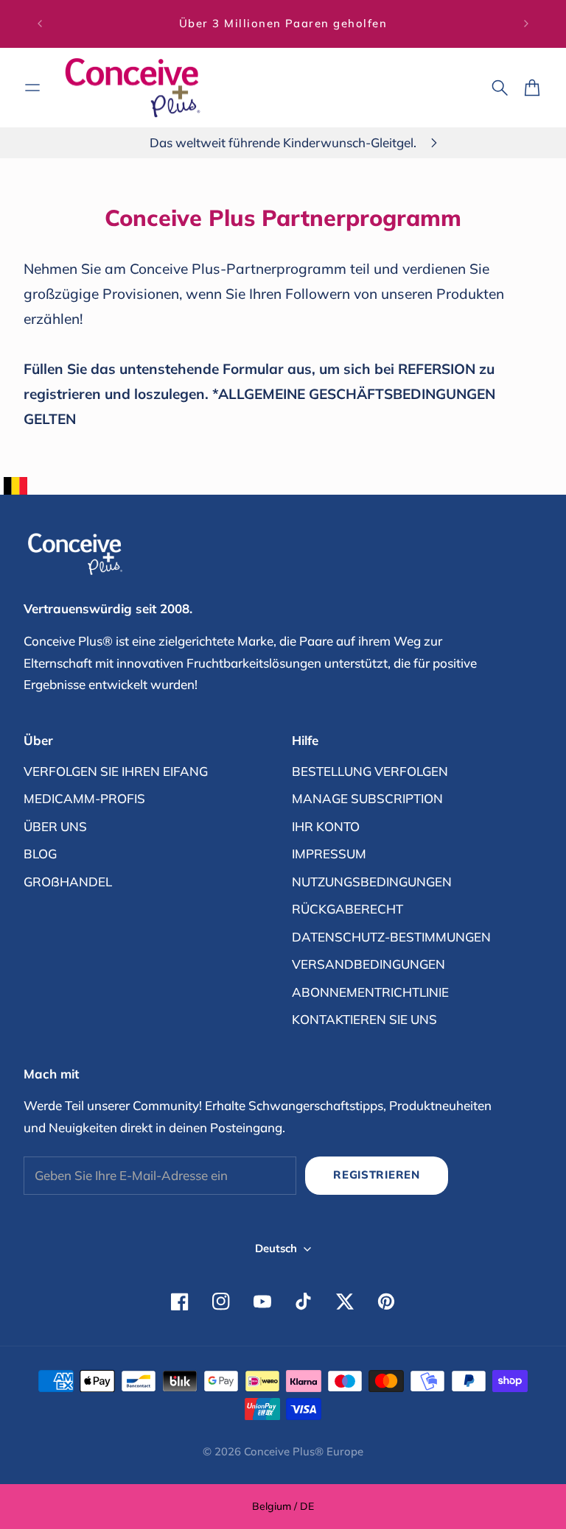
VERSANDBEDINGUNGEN (368, 964)
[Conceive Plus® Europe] (132, 88)
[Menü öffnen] (32, 87)
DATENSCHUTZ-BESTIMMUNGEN (391, 936)
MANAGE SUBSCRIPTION (367, 798)
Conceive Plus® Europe (303, 1451)
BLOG (40, 853)
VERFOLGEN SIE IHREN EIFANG (116, 771)
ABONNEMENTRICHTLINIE (370, 992)
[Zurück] (40, 24)
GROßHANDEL (68, 881)
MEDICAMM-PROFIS (84, 798)
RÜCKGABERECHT (347, 909)
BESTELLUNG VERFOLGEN (370, 771)
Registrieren (376, 1175)
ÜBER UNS (55, 826)
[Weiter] (526, 24)
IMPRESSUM (329, 853)
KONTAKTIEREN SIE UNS (364, 1019)
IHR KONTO (326, 826)
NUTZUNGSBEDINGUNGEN (372, 881)
